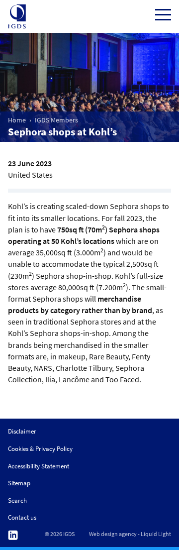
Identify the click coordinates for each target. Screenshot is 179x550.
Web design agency (113, 534)
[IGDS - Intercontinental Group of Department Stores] (17, 16)
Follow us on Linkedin (13, 535)
